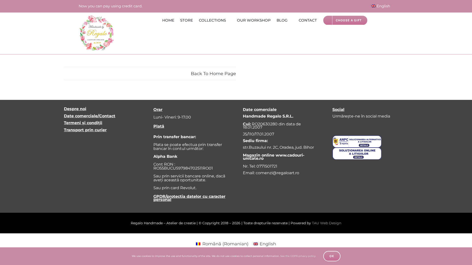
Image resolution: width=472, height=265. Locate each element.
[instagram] (345, 125)
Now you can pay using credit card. (110, 6)
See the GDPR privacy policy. (298, 256)
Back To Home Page (213, 73)
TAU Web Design (326, 223)
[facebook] (335, 125)
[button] (385, 20)
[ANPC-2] (357, 149)
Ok (331, 256)
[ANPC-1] (357, 137)
